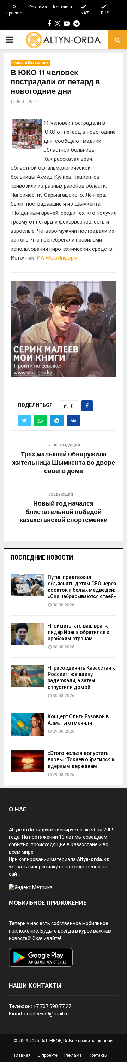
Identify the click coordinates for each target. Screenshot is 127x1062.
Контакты (62, 7)
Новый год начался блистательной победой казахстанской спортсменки (64, 512)
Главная (22, 1055)
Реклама (38, 7)
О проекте (14, 10)
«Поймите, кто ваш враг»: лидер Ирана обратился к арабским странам (78, 632)
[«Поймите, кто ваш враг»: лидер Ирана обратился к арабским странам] (27, 634)
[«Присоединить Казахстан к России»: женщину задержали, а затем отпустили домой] (27, 676)
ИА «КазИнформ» (58, 258)
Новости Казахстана (30, 63)
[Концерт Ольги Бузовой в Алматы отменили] (27, 724)
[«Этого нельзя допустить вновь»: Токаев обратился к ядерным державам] (27, 761)
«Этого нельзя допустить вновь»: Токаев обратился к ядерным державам (81, 759)
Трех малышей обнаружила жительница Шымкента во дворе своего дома (63, 463)
